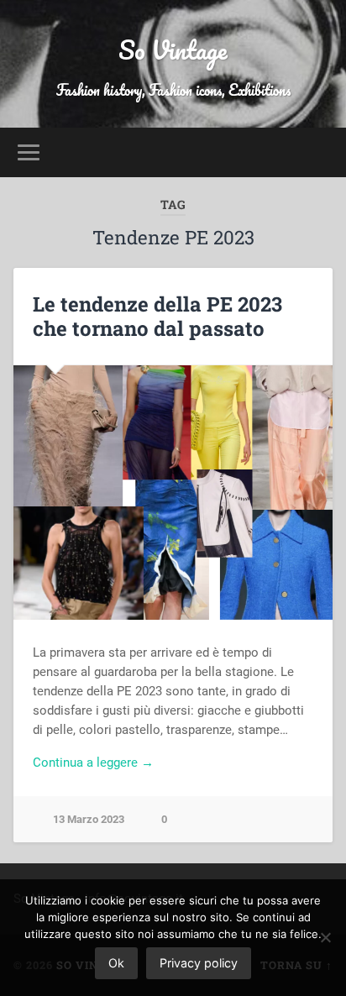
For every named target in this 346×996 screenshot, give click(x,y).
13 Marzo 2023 (88, 819)
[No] (325, 937)
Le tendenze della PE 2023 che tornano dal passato (157, 316)
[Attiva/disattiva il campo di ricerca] (318, 152)
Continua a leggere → (93, 762)
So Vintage (173, 50)
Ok (116, 963)
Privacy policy (199, 963)
